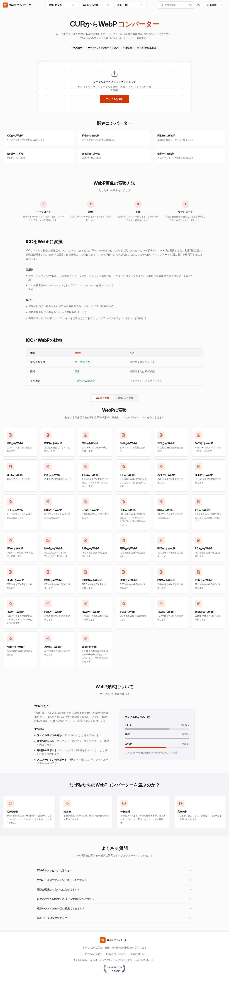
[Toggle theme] (198, 5)
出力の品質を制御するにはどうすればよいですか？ (66, 899)
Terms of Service (115, 954)
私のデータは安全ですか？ (52, 918)
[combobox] (214, 5)
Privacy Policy (93, 954)
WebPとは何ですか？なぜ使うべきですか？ (62, 880)
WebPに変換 (102, 397)
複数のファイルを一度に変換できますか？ (61, 908)
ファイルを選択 (114, 99)
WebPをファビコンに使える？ (54, 870)
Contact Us (137, 954)
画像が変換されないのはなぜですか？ (58, 889)
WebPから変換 (125, 397)
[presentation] (114, 86)
